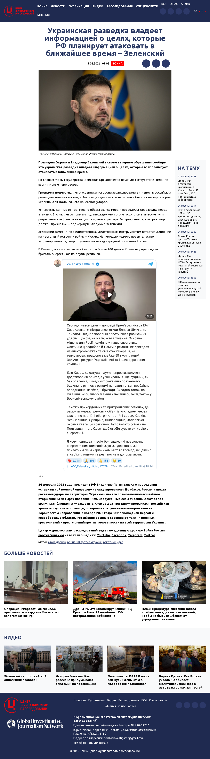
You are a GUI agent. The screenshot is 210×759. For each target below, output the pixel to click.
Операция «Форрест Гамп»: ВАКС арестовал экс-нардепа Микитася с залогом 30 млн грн (31, 612)
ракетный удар (113, 542)
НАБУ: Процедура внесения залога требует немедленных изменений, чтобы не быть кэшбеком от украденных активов (169, 614)
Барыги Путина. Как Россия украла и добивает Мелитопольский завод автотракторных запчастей (180, 681)
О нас (174, 4)
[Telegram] (166, 63)
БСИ (164, 4)
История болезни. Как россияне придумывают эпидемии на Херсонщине (76, 679)
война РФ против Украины (84, 542)
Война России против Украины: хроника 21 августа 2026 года (189, 241)
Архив (185, 4)
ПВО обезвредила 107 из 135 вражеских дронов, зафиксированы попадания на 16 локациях (189, 218)
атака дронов (57, 542)
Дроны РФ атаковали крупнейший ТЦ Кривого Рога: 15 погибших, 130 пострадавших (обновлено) (188, 190)
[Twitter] (156, 63)
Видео (97, 6)
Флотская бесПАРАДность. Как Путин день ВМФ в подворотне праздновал (128, 679)
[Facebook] (146, 63)
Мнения (43, 15)
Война (42, 6)
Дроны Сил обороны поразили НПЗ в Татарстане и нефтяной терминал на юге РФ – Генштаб (190, 264)
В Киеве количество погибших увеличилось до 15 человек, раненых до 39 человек (190, 288)
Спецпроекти (147, 6)
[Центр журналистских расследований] (20, 11)
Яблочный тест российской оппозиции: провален (25, 678)
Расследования (120, 6)
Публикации (79, 6)
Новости (58, 6)
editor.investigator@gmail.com (124, 738)
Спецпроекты (158, 700)
